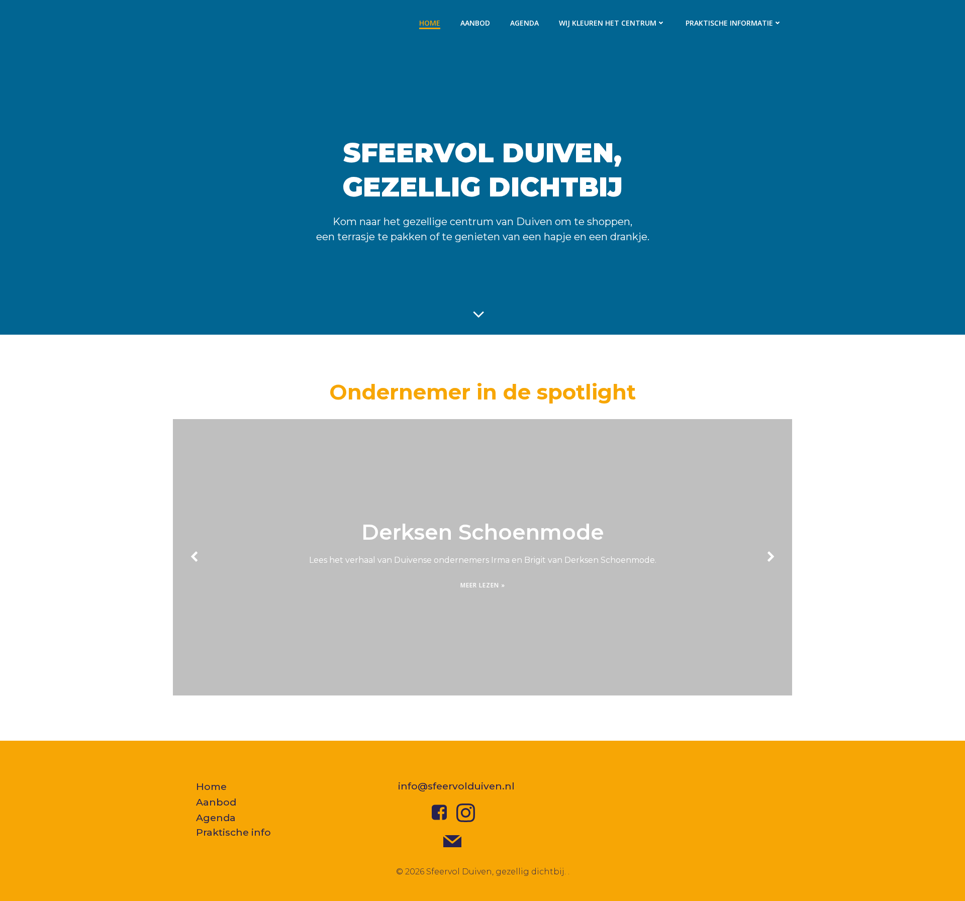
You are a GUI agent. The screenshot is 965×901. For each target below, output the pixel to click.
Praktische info (233, 832)
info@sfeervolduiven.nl (456, 786)
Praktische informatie (729, 23)
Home (429, 23)
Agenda (524, 23)
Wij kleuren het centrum (607, 23)
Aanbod (475, 23)
